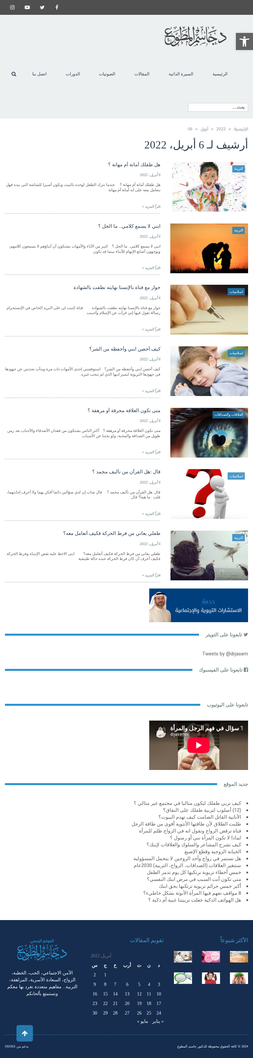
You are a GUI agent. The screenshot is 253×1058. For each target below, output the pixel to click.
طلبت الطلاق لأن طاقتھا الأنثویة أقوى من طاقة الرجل (186, 824)
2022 (221, 129)
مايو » (142, 1021)
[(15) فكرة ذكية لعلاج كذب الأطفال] (183, 978)
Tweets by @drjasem (225, 654)
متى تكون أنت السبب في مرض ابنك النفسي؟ (194, 879)
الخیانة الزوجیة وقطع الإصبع (212, 852)
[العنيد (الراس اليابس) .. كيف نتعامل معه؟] (211, 978)
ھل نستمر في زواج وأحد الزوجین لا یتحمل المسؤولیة (187, 858)
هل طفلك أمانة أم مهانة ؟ (134, 164)
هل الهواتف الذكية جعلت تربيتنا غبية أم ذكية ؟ (194, 900)
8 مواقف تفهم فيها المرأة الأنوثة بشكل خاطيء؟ (192, 893)
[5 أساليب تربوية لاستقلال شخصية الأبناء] (183, 957)
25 (149, 1013)
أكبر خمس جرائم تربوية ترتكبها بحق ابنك (200, 886)
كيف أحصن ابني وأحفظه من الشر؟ (124, 349)
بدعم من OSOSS (17, 1046)
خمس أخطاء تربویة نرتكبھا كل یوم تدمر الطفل (194, 872)
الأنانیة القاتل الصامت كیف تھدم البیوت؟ (199, 817)
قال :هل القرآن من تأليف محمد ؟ (126, 471)
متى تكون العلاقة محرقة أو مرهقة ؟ (124, 410)
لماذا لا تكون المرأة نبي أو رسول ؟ (205, 838)
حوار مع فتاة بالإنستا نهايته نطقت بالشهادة (116, 287)
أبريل (204, 129)
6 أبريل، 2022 (150, 175)
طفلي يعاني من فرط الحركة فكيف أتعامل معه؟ (111, 533)
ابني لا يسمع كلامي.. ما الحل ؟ (129, 226)
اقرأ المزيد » (151, 206)
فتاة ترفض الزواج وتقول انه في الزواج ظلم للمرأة (190, 831)
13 (127, 994)
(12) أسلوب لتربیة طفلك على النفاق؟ (202, 810)
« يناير (158, 1021)
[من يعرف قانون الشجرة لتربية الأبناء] (239, 978)
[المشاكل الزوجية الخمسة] (211, 957)
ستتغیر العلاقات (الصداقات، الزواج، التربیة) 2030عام (187, 865)
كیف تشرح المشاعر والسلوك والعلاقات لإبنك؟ (194, 845)
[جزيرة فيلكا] (239, 957)
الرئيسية (241, 129)
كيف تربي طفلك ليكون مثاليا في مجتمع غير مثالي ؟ (187, 803)
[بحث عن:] (218, 107)
